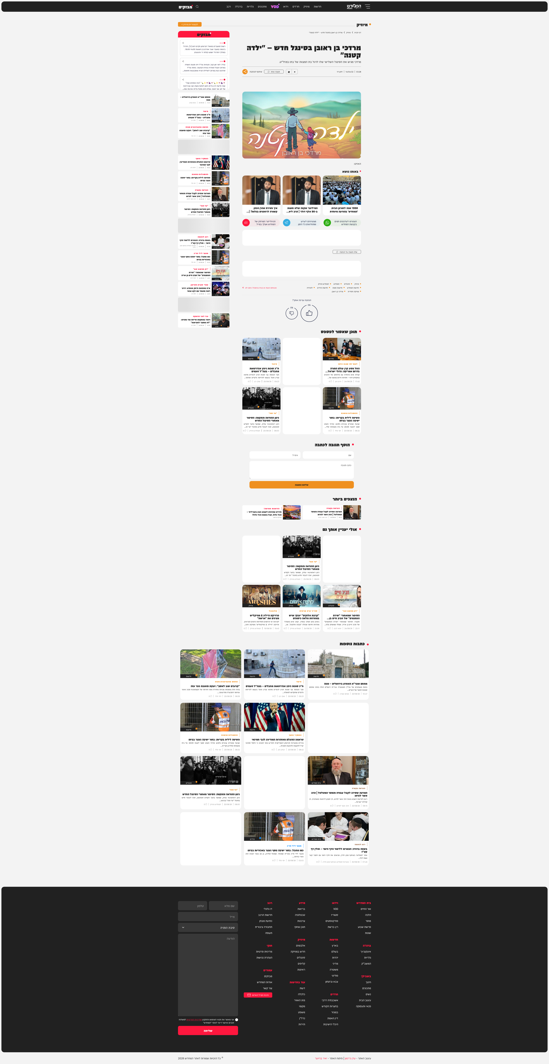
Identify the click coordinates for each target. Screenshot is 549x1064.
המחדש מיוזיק (323, 283)
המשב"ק (366, 963)
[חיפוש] (197, 6)
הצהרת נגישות (264, 957)
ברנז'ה (238, 6)
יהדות (335, 957)
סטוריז (334, 914)
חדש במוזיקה (298, 951)
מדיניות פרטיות (264, 951)
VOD (275, 6)
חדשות (317, 6)
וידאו (285, 6)
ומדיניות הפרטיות (194, 1019)
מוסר (368, 920)
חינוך (368, 982)
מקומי (302, 1006)
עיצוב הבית (365, 1000)
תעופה (268, 932)
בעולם (334, 951)
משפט (301, 1012)
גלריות (250, 6)
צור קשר (267, 988)
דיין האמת (332, 1018)
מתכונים (262, 6)
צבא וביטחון (331, 981)
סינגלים (347, 283)
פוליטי (335, 975)
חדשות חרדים (322, 287)
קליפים (301, 963)
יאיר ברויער (321, 1058)
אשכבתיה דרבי (330, 1000)
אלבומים (300, 945)
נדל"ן (302, 1018)
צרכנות (301, 920)
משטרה (334, 969)
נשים (368, 994)
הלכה (368, 914)
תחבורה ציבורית (263, 926)
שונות (368, 932)
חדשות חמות (337, 287)
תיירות (302, 1024)
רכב (228, 6)
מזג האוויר (299, 1000)
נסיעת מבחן (265, 920)
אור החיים (366, 908)
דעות (302, 988)
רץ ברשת (333, 926)
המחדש (336, 283)
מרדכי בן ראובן (337, 291)
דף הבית (357, 32)
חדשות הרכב (265, 914)
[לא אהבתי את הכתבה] (292, 313)
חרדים (296, 6)
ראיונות (301, 969)
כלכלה (301, 994)
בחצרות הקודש (330, 1006)
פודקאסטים (332, 920)
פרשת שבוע (364, 926)
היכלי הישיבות (330, 1024)
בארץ (335, 945)
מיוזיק (307, 6)
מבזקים (268, 976)
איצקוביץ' (366, 951)
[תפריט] (367, 6)
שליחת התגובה (301, 484)
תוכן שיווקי (299, 926)
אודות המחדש (264, 982)
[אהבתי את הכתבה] (309, 313)
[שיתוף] (183, 43)
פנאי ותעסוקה (363, 1006)
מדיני (335, 963)
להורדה (310, 287)
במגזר (334, 1012)
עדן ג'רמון (350, 1058)
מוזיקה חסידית (353, 291)
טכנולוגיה (300, 914)
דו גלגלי (268, 908)
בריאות (301, 908)
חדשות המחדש (353, 287)
